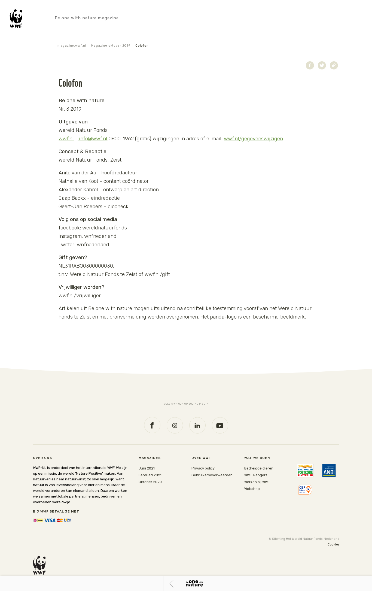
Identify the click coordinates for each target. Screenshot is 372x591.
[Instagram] (175, 425)
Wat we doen (257, 458)
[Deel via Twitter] (322, 65)
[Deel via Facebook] (310, 65)
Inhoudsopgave (194, 583)
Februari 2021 (150, 475)
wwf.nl (66, 138)
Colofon (142, 45)
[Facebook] (152, 425)
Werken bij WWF (257, 482)
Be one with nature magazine (87, 18)
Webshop (252, 489)
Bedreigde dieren (258, 468)
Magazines (150, 458)
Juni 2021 (147, 468)
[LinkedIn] (197, 425)
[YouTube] (220, 425)
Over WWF (201, 458)
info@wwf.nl (92, 138)
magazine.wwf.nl (71, 45)
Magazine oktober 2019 (110, 45)
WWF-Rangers (255, 475)
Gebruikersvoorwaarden (212, 475)
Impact (171, 583)
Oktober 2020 (150, 482)
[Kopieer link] (334, 65)
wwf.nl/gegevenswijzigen (253, 138)
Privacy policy (203, 468)
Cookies (333, 544)
